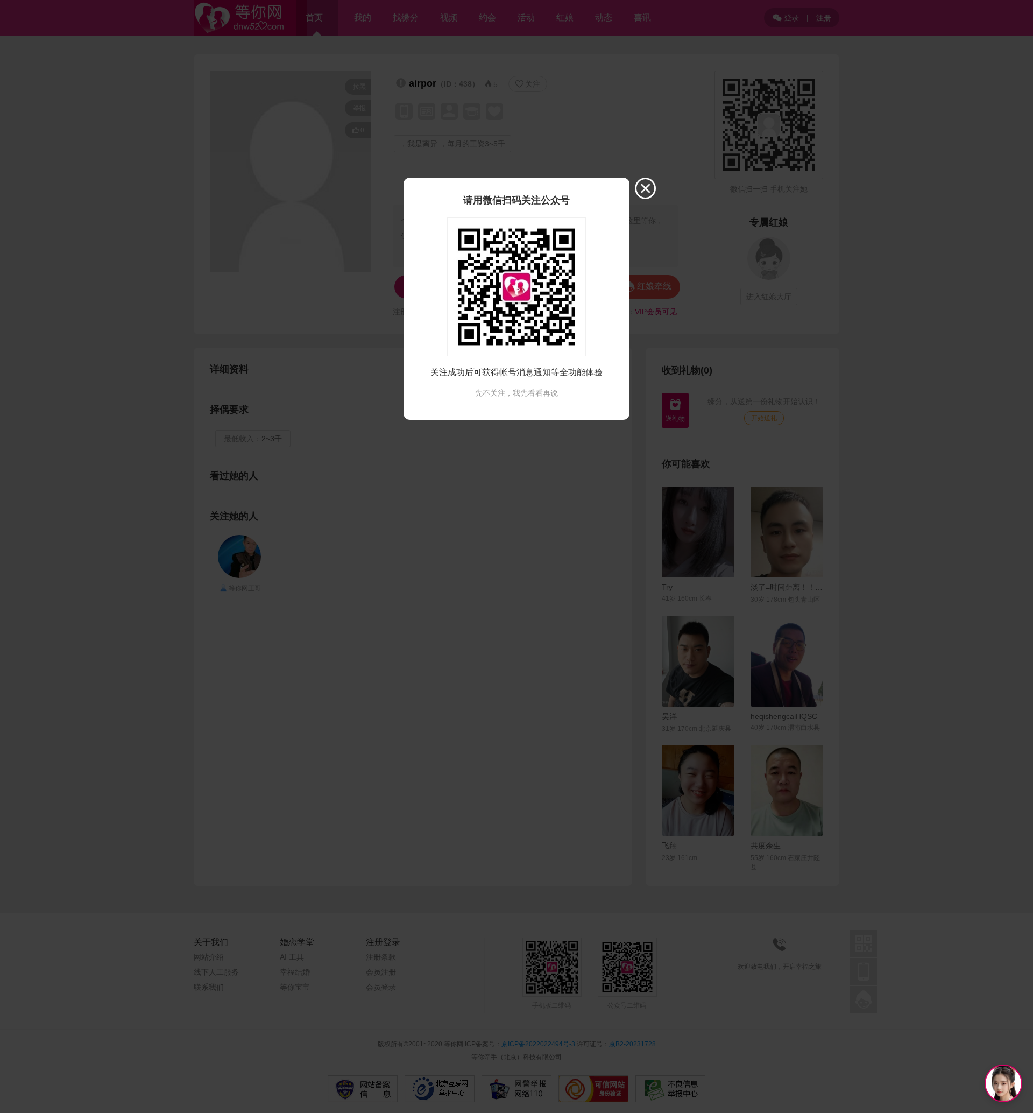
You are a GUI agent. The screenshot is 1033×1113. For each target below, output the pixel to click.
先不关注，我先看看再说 (516, 393)
